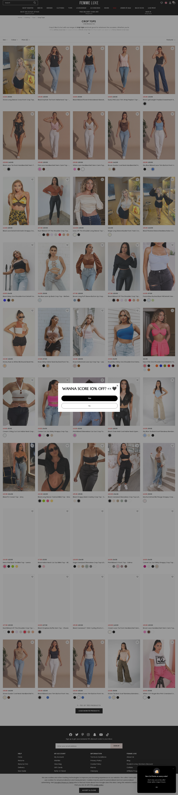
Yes (89, 398)
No (89, 406)
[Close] (117, 385)
